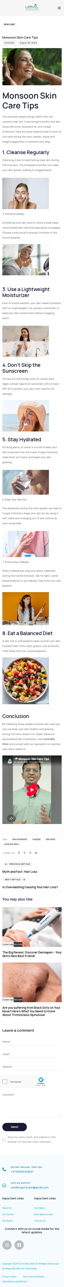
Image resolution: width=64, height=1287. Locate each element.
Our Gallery (39, 1208)
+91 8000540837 (22, 1171)
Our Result (7, 1221)
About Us (6, 1208)
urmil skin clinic (11, 844)
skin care (9, 24)
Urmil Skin (9, 43)
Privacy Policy (9, 1276)
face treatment (19, 839)
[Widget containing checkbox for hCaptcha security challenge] (23, 1082)
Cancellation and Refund (14, 1281)
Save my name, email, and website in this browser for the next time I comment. (32, 1139)
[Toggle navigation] (51, 8)
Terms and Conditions (33, 1276)
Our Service (8, 1214)
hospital (36, 839)
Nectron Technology (26, 1268)
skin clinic (50, 839)
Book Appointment (43, 1214)
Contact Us (40, 1221)
